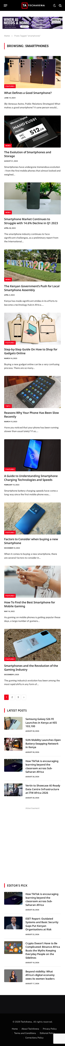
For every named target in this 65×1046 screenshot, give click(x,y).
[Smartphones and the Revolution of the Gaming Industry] (32, 645)
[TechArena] (32, 5)
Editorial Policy (47, 1033)
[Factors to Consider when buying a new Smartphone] (32, 518)
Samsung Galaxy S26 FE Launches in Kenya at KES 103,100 (41, 722)
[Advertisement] (32, 843)
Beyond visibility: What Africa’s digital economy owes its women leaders (40, 975)
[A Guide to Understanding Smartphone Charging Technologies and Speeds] (32, 455)
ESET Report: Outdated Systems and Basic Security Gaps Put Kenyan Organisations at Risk (42, 924)
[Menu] (5, 6)
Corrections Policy (34, 1037)
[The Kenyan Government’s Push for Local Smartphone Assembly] (32, 265)
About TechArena (30, 1029)
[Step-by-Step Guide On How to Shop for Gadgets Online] (32, 329)
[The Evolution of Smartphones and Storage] (32, 132)
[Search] (60, 5)
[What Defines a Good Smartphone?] (32, 72)
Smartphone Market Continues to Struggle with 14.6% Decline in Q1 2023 (31, 221)
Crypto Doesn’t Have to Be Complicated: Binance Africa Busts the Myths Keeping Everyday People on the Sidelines (43, 950)
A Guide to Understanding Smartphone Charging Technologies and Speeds (31, 478)
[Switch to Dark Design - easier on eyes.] (54, 5)
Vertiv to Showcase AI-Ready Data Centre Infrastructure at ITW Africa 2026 (43, 789)
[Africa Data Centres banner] (32, 23)
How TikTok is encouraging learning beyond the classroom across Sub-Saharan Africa (42, 766)
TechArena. (26, 1022)
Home (15, 1029)
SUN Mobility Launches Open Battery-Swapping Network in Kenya (43, 743)
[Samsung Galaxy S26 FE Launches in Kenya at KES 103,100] (13, 723)
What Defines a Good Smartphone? (28, 93)
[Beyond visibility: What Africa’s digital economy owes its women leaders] (13, 975)
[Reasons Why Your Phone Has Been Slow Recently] (32, 392)
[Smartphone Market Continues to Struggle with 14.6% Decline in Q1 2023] (32, 198)
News (8, 146)
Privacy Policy (50, 1029)
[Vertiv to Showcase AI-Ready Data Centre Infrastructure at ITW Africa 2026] (13, 789)
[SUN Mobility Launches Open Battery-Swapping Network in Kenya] (13, 744)
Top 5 (8, 406)
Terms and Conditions (25, 1033)
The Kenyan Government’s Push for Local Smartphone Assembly (32, 288)
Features (10, 86)
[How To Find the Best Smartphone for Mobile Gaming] (32, 582)
